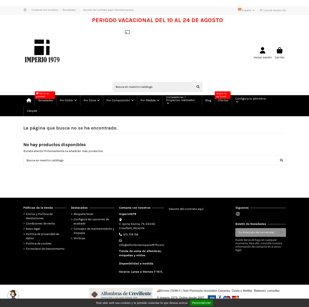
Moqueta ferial (83, 214)
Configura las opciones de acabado (91, 221)
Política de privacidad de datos (42, 236)
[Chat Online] (12, 295)
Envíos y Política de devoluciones (39, 216)
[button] (68, 100)
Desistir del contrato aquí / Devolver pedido (108, 9)
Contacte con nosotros (45, 9)
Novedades (69, 9)
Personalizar (201, 303)
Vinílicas (79, 238)
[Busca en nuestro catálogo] (198, 87)
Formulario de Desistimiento (45, 249)
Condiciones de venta (40, 223)
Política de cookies (39, 243)
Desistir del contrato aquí (186, 209)
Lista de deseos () (274, 10)
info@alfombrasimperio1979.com (141, 245)
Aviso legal (33, 229)
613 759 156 (130, 234)
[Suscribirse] (281, 232)
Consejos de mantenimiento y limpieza (94, 231)
